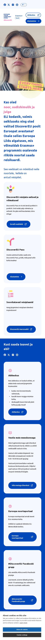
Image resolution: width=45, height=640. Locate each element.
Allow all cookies (22, 629)
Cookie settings (22, 635)
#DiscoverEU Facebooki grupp (18, 600)
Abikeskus (31, 15)
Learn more (23, 623)
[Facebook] (5, 5)
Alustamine (31, 21)
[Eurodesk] (17, 5)
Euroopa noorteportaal (17, 537)
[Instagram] (13, 4)
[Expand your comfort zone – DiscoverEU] (13, 17)
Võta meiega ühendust (20, 485)
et (23, 5)
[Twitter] (9, 5)
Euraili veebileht (16, 224)
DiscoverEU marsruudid (19, 329)
